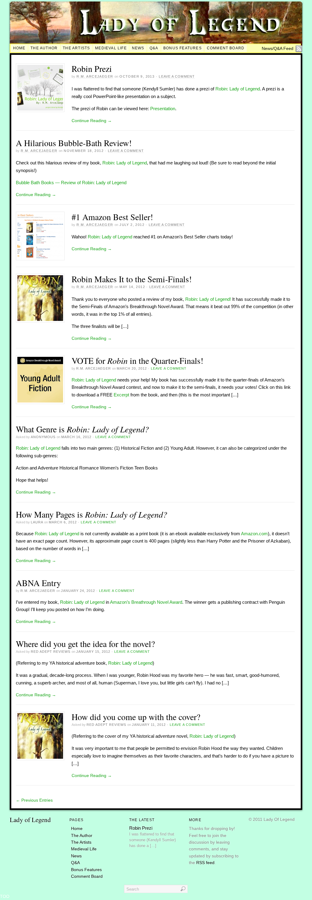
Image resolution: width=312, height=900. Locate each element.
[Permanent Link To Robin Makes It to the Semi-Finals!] (40, 298)
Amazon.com (254, 533)
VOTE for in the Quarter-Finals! (137, 360)
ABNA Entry (38, 583)
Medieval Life (110, 48)
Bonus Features (182, 48)
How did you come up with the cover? (136, 716)
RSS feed (205, 862)
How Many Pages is (91, 514)
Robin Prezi (92, 68)
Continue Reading (92, 120)
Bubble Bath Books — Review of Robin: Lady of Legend (71, 182)
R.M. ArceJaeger (94, 76)
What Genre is (82, 429)
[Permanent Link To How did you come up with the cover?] (40, 736)
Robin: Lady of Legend (237, 88)
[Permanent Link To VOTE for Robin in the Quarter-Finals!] (40, 379)
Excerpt (121, 394)
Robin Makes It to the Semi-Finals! (132, 279)
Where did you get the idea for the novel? (85, 643)
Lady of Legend (30, 819)
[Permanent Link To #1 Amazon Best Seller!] (40, 236)
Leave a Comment (177, 76)
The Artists (76, 48)
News (138, 48)
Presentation (162, 108)
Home (19, 48)
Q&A (154, 48)
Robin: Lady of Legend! (208, 299)
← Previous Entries (34, 800)
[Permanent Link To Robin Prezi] (40, 87)
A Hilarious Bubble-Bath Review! (74, 143)
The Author (44, 48)
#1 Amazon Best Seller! (112, 217)
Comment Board (225, 48)
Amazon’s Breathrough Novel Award (146, 602)
